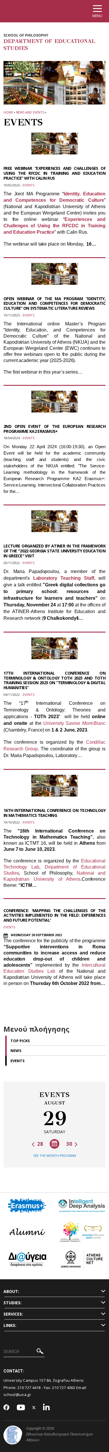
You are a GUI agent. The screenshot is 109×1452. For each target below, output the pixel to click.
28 (39, 1144)
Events (17, 1060)
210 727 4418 (29, 1387)
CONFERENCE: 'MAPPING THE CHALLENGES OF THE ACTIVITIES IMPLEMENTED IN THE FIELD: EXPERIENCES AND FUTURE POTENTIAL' (54, 915)
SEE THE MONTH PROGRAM (54, 1155)
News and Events (30, 112)
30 (69, 1144)
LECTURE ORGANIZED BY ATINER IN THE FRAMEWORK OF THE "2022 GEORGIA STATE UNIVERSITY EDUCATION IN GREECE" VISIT (54, 551)
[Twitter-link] (34, 1407)
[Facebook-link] (6, 1408)
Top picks (20, 1040)
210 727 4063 (63, 1387)
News (16, 1050)
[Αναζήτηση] (40, 1352)
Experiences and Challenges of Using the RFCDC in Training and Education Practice (54, 226)
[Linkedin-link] (46, 1408)
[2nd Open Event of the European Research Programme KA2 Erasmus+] (54, 405)
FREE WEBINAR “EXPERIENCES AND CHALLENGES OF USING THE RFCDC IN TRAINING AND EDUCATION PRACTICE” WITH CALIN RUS (54, 173)
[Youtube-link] (21, 1408)
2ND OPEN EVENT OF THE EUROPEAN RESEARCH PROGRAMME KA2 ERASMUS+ (54, 429)
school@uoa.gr (17, 1394)
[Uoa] (12, 1435)
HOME (8, 112)
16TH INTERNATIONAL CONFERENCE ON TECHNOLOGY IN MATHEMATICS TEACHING (54, 813)
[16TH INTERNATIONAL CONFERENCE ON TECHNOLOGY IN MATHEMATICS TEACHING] (54, 789)
